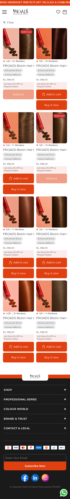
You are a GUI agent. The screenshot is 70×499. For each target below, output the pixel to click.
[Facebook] (25, 478)
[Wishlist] (58, 12)
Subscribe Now (35, 466)
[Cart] (65, 12)
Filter (10, 22)
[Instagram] (45, 478)
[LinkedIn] (35, 478)
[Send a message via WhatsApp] (63, 492)
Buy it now (51, 105)
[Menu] (4, 12)
